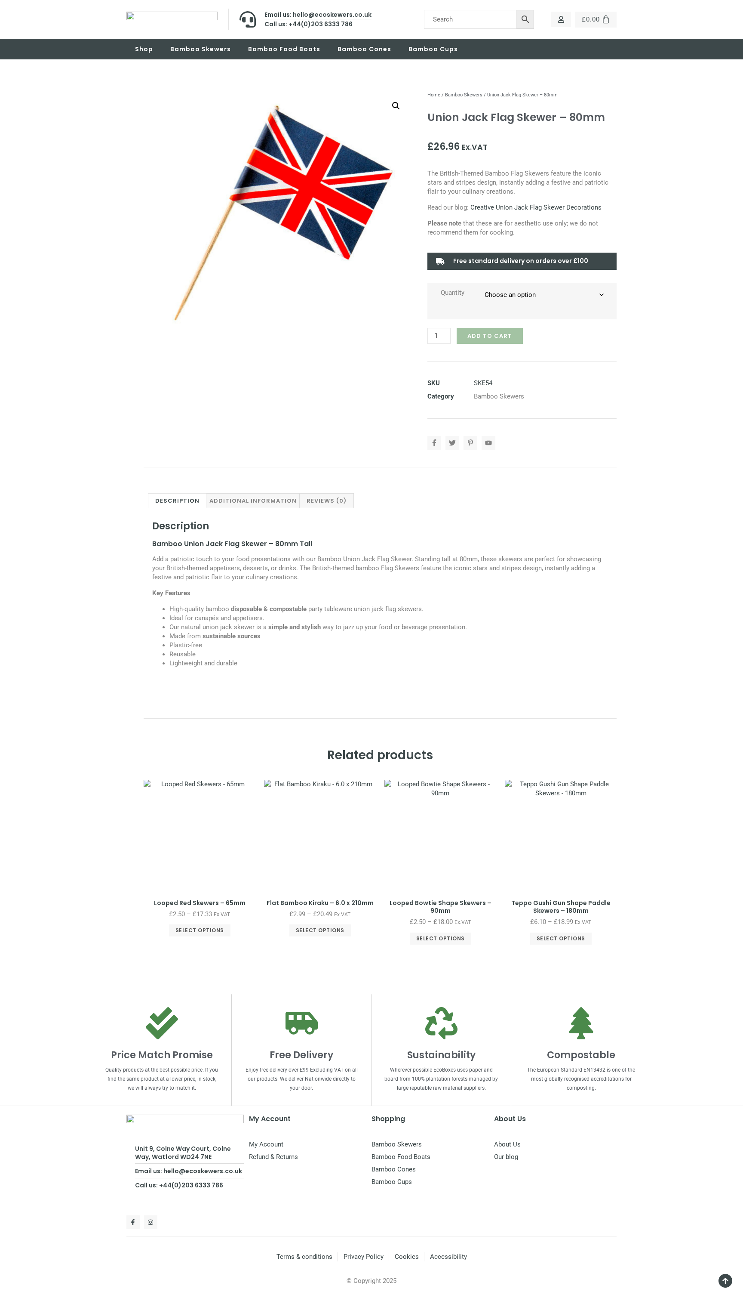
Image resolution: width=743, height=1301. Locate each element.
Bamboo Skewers (200, 49)
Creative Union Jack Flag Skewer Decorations (536, 207)
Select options (199, 930)
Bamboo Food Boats (284, 49)
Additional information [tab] (253, 501)
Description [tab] (177, 501)
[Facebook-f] (133, 1222)
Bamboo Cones (364, 49)
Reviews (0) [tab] (327, 501)
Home (433, 95)
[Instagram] (150, 1222)
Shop (144, 49)
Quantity (452, 293)
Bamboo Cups (433, 49)
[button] (396, 106)
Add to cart (489, 336)
